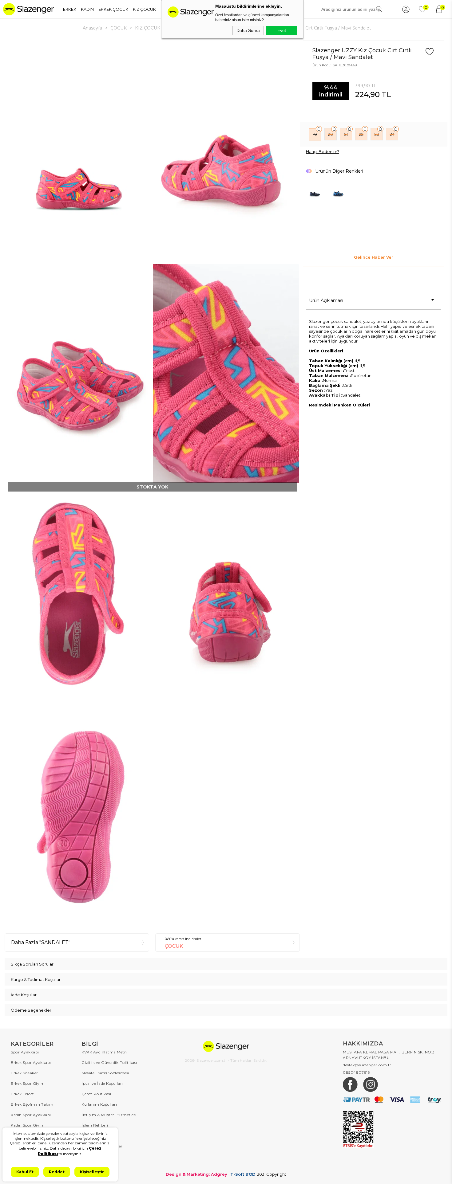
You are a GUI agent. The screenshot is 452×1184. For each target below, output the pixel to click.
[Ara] (379, 9)
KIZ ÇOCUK (144, 9)
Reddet (57, 1172)
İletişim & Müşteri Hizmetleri (109, 1114)
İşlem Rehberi (94, 1125)
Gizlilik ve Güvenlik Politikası (109, 1062)
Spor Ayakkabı (25, 1052)
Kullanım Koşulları (99, 1104)
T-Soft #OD (243, 1174)
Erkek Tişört (22, 1094)
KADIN (87, 9)
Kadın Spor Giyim (28, 1125)
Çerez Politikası (96, 1094)
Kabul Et (25, 1172)
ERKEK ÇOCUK (113, 9)
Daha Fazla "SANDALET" (40, 942)
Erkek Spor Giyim (28, 1083)
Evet (281, 30)
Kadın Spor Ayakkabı (31, 1114)
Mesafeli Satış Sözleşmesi (105, 1073)
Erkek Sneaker (24, 1073)
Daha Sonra (248, 30)
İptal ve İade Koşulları (102, 1083)
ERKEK (69, 9)
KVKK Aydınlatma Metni (104, 1052)
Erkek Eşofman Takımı (32, 1104)
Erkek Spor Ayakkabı (31, 1062)
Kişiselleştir (92, 1172)
